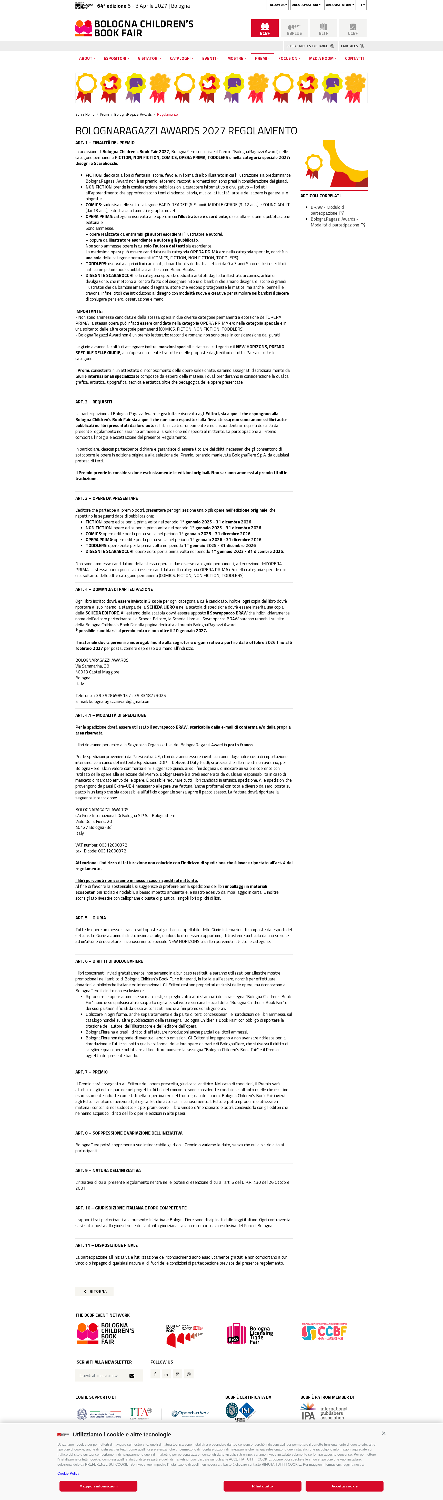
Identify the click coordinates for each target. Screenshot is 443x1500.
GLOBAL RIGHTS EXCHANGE (307, 45)
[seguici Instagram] (189, 1373)
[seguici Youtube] (177, 1373)
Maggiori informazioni (98, 1486)
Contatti (354, 58)
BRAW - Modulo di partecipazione (328, 210)
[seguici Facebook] (155, 1373)
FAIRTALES (350, 45)
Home (90, 114)
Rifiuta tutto (262, 1486)
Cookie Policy (68, 1473)
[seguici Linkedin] (166, 1373)
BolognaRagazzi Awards (133, 114)
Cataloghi (180, 58)
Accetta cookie (344, 1486)
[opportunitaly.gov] (142, 1413)
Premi (261, 58)
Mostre (235, 58)
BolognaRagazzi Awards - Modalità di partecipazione (335, 222)
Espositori (115, 58)
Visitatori (148, 58)
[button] (384, 1433)
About (85, 58)
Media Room (321, 58)
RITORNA (98, 1291)
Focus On (287, 58)
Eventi (209, 58)
